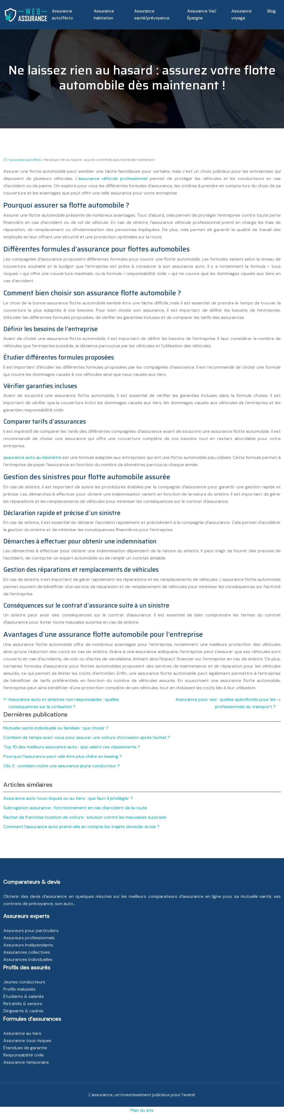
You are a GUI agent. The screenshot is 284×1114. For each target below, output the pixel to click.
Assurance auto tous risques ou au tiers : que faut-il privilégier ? (68, 798)
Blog (271, 11)
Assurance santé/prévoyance (151, 14)
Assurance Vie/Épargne (201, 14)
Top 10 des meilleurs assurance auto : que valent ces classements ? (71, 747)
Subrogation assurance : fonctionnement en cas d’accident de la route (75, 808)
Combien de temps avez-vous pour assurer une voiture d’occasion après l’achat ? (86, 737)
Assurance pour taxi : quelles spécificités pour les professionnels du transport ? (226, 703)
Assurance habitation (104, 14)
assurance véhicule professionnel (113, 178)
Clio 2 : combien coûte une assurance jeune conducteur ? (61, 766)
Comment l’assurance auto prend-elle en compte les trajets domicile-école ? (81, 827)
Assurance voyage (241, 14)
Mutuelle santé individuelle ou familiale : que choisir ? (55, 728)
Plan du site (142, 1110)
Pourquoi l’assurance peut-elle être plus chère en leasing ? (62, 756)
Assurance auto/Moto (62, 14)
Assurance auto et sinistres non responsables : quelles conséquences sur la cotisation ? (63, 703)
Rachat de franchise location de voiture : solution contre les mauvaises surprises (84, 817)
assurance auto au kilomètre (32, 457)
